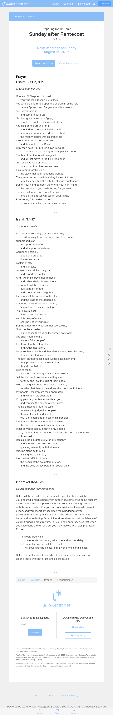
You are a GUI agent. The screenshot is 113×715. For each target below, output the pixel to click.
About (55, 3)
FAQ (51, 695)
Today (57, 713)
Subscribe (104, 3)
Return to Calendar (26, 16)
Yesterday (40, 713)
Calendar (68, 3)
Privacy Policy (70, 695)
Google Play (79, 635)
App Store (79, 626)
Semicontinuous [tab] (44, 63)
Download (84, 3)
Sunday (73, 713)
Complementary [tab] (68, 63)
